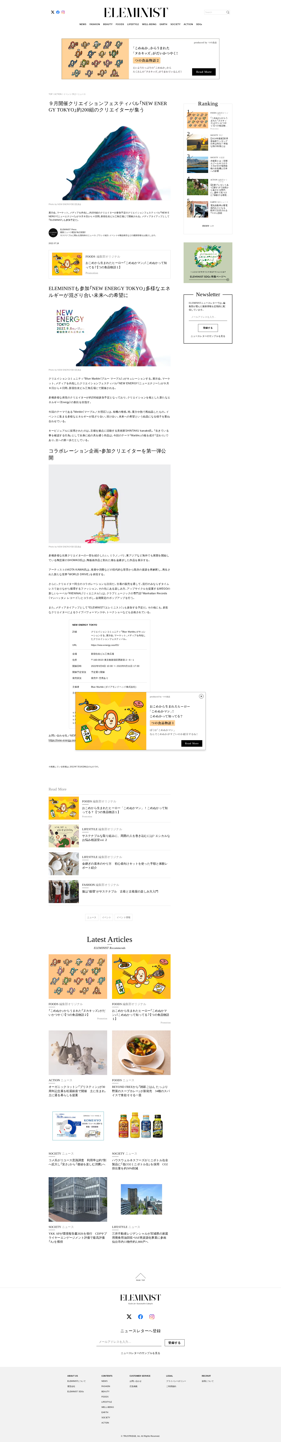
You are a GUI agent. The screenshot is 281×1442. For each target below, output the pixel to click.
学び (221, 135)
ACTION (188, 24)
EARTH (163, 24)
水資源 (221, 157)
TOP (51, 94)
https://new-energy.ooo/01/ (105, 645)
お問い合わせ (135, 1381)
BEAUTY (108, 24)
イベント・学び (70, 94)
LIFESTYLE (133, 24)
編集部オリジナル (222, 114)
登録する (208, 328)
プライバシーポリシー (176, 1381)
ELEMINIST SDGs (75, 1392)
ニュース (81, 94)
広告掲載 (134, 1386)
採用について (208, 1381)
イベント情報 (123, 917)
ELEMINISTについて (76, 1381)
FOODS (120, 24)
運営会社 (71, 1386)
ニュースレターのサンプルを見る (208, 336)
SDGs (199, 24)
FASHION (95, 24)
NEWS (83, 24)
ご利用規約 (171, 1386)
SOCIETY (176, 24)
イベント (106, 917)
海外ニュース (222, 202)
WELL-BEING (149, 24)
